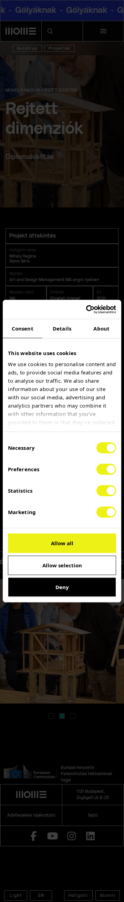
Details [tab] (62, 328)
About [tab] (101, 328)
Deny (62, 587)
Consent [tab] (22, 328)
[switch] (106, 469)
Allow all (62, 543)
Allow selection (62, 565)
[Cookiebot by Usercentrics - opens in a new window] (87, 309)
